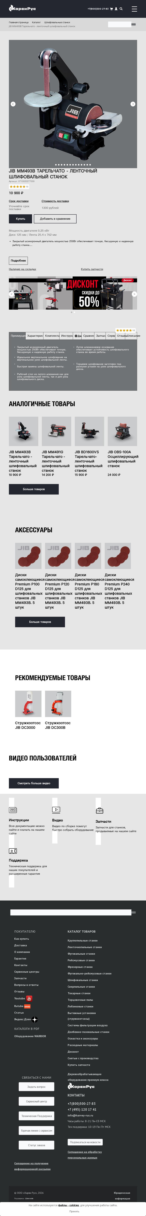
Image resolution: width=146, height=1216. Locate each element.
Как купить (21, 938)
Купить (20, 218)
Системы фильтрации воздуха (88, 1025)
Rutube (19, 1006)
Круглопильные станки (83, 940)
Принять (74, 1211)
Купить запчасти (92, 269)
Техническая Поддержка (36, 1116)
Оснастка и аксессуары (83, 1038)
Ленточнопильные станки (85, 947)
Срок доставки (18, 201)
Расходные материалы (83, 1045)
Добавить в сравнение (55, 218)
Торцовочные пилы (80, 1000)
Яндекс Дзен (22, 1019)
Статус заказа (36, 1145)
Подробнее (18, 260)
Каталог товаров (82, 931)
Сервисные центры (26, 971)
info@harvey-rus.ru (80, 1115)
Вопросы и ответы (26, 985)
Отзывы (19, 991)
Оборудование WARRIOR (30, 1036)
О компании (22, 952)
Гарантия (20, 958)
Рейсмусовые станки (81, 960)
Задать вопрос (36, 1086)
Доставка (20, 945)
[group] (73, 104)
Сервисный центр (36, 1101)
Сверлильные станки (81, 986)
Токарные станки (79, 993)
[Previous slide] (13, 104)
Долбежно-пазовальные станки (88, 1032)
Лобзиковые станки (80, 1006)
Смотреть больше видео (34, 783)
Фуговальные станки (81, 953)
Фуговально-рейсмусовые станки (89, 973)
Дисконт (73, 1051)
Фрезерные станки (80, 967)
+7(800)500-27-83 (98, 9)
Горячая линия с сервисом (36, 1130)
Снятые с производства (83, 1058)
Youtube (19, 998)
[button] (116, 9)
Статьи (19, 1012)
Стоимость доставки (55, 201)
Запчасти (20, 978)
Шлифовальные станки (83, 980)
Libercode (29, 1198)
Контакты (20, 965)
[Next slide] (133, 104)
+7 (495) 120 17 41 (82, 1109)
